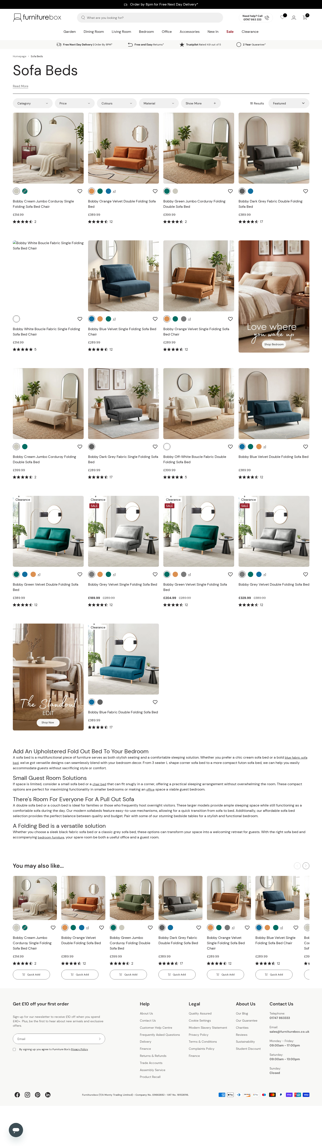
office (150, 789)
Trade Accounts (151, 1063)
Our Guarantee (246, 1020)
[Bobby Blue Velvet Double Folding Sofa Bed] (274, 403)
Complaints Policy (201, 1049)
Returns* (149, 44)
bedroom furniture (51, 837)
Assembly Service (152, 1070)
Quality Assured (200, 1013)
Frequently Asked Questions (160, 1035)
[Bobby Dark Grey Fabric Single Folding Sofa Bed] (123, 403)
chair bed (99, 784)
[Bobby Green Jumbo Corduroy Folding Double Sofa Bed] (198, 148)
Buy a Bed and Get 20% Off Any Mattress (161, 4)
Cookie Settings (200, 1020)
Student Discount (248, 1049)
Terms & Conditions (203, 1042)
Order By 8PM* (87, 44)
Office (167, 31)
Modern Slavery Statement (208, 1027)
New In (213, 31)
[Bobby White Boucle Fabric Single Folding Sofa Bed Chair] (48, 275)
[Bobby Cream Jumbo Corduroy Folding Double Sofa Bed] (48, 403)
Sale (230, 31)
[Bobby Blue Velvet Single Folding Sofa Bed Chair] (123, 275)
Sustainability (245, 1042)
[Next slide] (306, 865)
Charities (242, 1027)
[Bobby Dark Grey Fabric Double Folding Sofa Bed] (274, 148)
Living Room (121, 31)
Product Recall (150, 1077)
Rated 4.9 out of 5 (203, 44)
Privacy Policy (79, 1049)
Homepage (19, 56)
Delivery (145, 1042)
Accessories (190, 31)
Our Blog (242, 1013)
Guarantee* (254, 44)
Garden (70, 31)
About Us (146, 1013)
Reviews (241, 1035)
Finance (145, 1049)
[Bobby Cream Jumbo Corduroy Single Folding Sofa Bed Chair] (48, 148)
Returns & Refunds (153, 1056)
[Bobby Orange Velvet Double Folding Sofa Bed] (123, 148)
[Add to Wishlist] (80, 191)
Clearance (250, 31)
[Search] (83, 18)
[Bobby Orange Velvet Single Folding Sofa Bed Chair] (198, 275)
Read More (20, 86)
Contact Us (148, 1020)
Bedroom (146, 31)
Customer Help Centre (156, 1027)
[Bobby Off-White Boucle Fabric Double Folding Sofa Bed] (198, 403)
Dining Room (94, 31)
